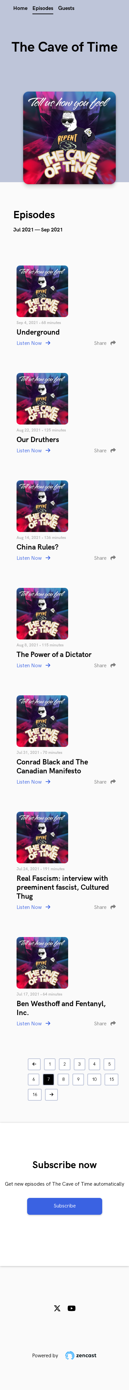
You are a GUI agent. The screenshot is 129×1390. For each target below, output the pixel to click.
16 (34, 1094)
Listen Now (30, 343)
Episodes (42, 8)
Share (101, 343)
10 (94, 1079)
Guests (66, 8)
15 (111, 1079)
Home (20, 8)
